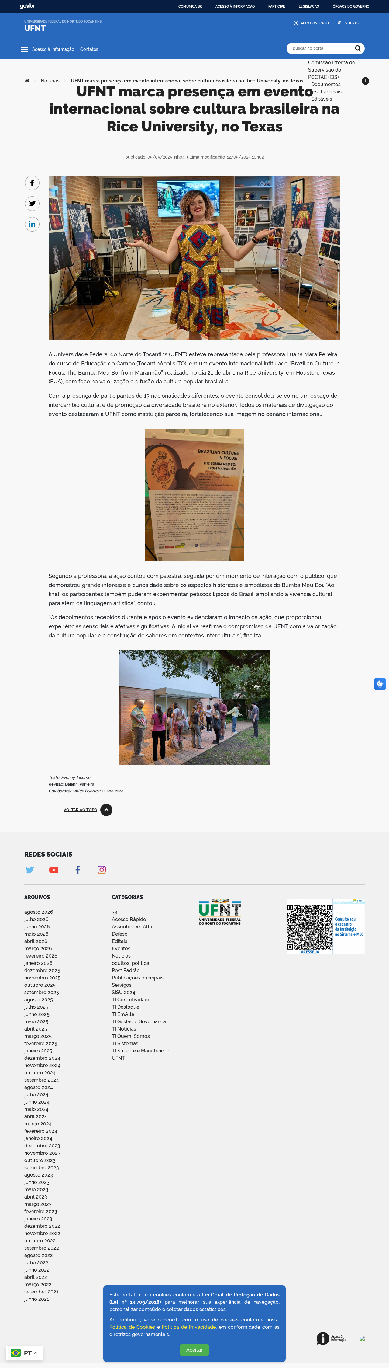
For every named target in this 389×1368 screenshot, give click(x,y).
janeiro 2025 (38, 1051)
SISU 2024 (123, 992)
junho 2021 (36, 1299)
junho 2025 (37, 1014)
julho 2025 (36, 1007)
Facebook (77, 869)
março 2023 (38, 1204)
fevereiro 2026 (40, 956)
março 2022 (38, 1284)
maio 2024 (36, 1109)
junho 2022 (37, 1270)
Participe (276, 6)
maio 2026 (36, 934)
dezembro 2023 (42, 1146)
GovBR (27, 6)
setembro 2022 (41, 1248)
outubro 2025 (40, 985)
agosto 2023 (38, 1175)
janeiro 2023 (38, 1219)
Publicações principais (138, 978)
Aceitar (194, 1350)
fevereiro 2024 (40, 1131)
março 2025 (38, 1036)
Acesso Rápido (129, 919)
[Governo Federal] (362, 1338)
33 (114, 912)
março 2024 (38, 1124)
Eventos (121, 948)
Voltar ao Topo (80, 810)
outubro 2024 (40, 1073)
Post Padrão (126, 970)
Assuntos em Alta (132, 927)
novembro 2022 (42, 1233)
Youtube (53, 869)
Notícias (121, 956)
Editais (119, 941)
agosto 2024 (38, 1087)
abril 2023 (35, 1197)
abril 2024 (35, 1116)
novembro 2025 (42, 978)
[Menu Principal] (24, 49)
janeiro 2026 (38, 963)
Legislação (309, 6)
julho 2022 (36, 1262)
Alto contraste (315, 23)
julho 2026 (36, 919)
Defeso (120, 934)
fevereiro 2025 (40, 1043)
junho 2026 (37, 927)
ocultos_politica (130, 963)
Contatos (89, 49)
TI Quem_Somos (131, 1036)
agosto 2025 (38, 1000)
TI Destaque (125, 1007)
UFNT (35, 28)
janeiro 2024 (38, 1138)
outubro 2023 (40, 1160)
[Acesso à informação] (331, 1338)
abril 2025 (35, 1029)
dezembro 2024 (42, 1058)
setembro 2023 (41, 1168)
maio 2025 (36, 1021)
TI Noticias (124, 1029)
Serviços (122, 985)
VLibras (352, 23)
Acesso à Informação (53, 49)
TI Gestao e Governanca (139, 1021)
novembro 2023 (42, 1153)
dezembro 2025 (42, 970)
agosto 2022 (38, 1255)
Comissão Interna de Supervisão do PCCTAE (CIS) (331, 62)
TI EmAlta (123, 1014)
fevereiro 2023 (40, 1211)
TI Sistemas (125, 1043)
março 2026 (38, 948)
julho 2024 (36, 1095)
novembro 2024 (42, 1065)
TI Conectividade (131, 1000)
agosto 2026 (38, 912)
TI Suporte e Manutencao (141, 1051)
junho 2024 (37, 1102)
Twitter (29, 869)
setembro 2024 (41, 1080)
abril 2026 (35, 941)
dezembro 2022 (42, 1226)
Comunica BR (190, 6)
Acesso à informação (235, 6)
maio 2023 (36, 1189)
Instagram (101, 869)
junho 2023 (37, 1182)
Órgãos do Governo (351, 6)
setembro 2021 (41, 1292)
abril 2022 (35, 1277)
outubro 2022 (40, 1241)
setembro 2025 (41, 992)
